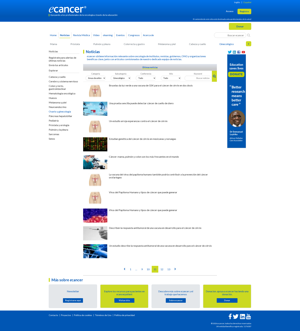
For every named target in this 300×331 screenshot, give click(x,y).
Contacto (54, 315)
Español (247, 2)
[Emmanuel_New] (236, 101)
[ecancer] (68, 9)
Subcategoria (120, 73)
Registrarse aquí (73, 300)
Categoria (95, 73)
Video (96, 35)
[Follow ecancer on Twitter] (235, 316)
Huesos (53, 97)
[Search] (248, 35)
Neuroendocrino (57, 106)
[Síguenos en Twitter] (230, 52)
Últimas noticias (150, 67)
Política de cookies (83, 315)
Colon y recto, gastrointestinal (57, 87)
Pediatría (54, 120)
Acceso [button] (229, 11)
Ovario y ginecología (60, 111)
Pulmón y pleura (101, 43)
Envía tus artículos (58, 65)
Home (53, 35)
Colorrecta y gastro (134, 43)
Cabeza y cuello (197, 43)
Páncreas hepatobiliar (60, 115)
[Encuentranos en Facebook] (239, 52)
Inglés (237, 2)
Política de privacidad (124, 315)
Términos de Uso (103, 315)
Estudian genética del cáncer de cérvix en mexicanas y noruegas (142, 138)
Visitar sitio (124, 300)
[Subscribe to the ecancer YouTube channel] (248, 316)
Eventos (120, 35)
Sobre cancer (175, 300)
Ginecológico (226, 43)
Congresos (134, 35)
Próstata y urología (59, 125)
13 (168, 269)
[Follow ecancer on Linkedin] (242, 316)
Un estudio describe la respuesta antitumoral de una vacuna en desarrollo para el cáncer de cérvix (160, 245)
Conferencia (145, 73)
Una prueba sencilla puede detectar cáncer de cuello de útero (141, 103)
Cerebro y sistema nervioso (63, 81)
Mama (53, 43)
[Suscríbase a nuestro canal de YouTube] (243, 52)
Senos (52, 138)
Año (171, 73)
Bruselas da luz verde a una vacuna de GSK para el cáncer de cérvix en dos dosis (151, 85)
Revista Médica (81, 35)
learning (108, 35)
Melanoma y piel (167, 43)
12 (161, 269)
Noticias (65, 35)
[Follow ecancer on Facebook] (230, 316)
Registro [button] (244, 11)
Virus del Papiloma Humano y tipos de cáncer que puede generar (143, 192)
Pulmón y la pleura (58, 129)
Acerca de (148, 35)
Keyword (198, 73)
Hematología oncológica (62, 93)
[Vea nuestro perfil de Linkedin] (234, 52)
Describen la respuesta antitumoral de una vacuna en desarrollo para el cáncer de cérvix (155, 227)
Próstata (75, 43)
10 (148, 269)
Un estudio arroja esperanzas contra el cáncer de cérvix (138, 120)
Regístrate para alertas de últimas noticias (62, 59)
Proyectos (66, 315)
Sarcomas (54, 134)
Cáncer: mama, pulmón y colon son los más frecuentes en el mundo (144, 156)
